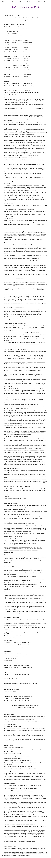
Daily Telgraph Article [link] (16, 1)
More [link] (45, 1)
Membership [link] (29, 1)
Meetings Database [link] (38, 1)
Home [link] (9, 1)
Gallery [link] (24, 1)
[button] (49, 1)
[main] (25, 7)
